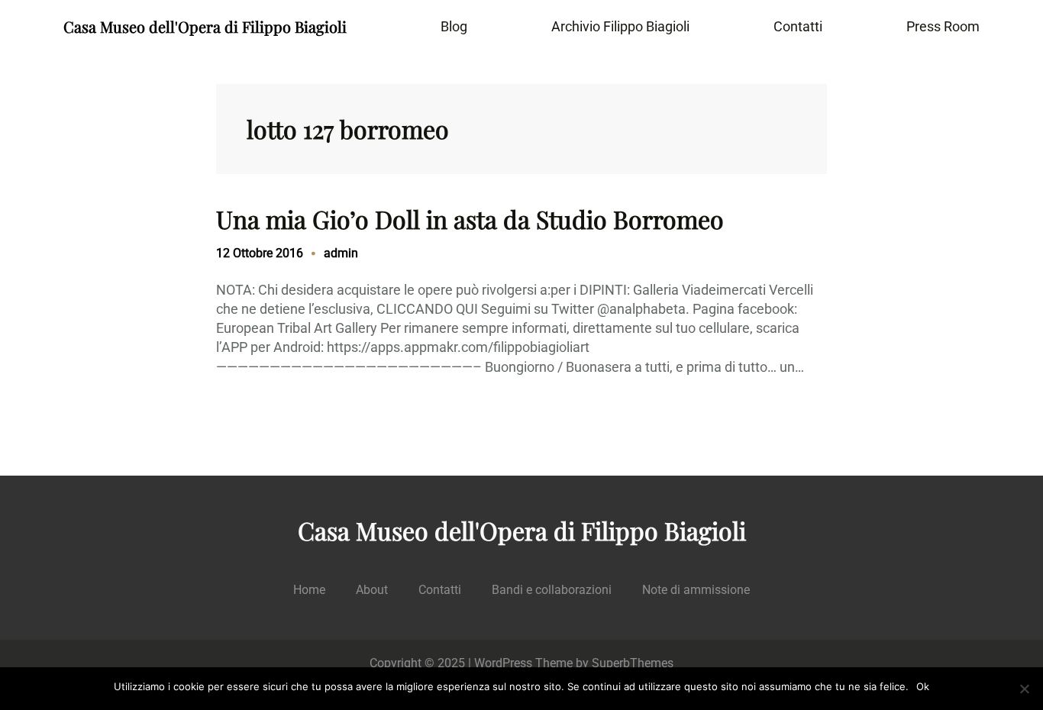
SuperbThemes (632, 663)
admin (341, 253)
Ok (922, 686)
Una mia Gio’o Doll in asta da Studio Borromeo (470, 219)
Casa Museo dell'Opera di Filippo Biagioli (205, 26)
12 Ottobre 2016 (259, 253)
